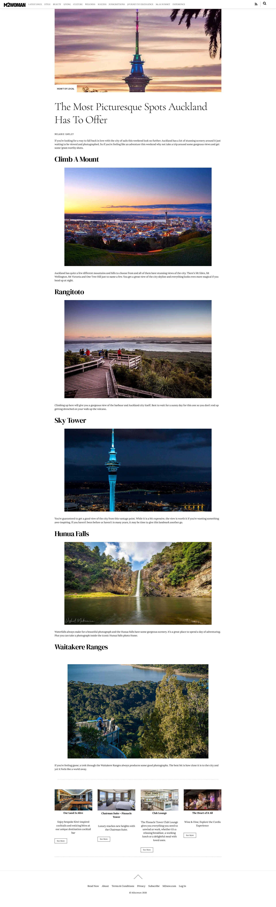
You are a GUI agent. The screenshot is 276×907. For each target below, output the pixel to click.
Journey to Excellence (140, 4)
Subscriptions (117, 4)
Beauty (57, 4)
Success (102, 4)
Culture (78, 4)
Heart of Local (65, 88)
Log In (182, 886)
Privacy (141, 886)
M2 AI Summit (163, 4)
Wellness (90, 4)
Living (67, 4)
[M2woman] (14, 5)
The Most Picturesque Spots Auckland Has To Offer (131, 113)
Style (47, 4)
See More (61, 841)
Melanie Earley (64, 134)
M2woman (137, 892)
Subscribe (154, 886)
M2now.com (169, 886)
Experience (179, 4)
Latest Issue (35, 4)
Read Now (93, 886)
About (105, 886)
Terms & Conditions (123, 886)
